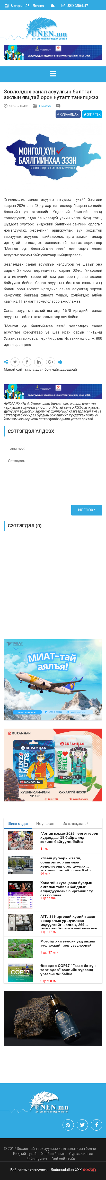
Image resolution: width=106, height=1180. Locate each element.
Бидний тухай (25, 1154)
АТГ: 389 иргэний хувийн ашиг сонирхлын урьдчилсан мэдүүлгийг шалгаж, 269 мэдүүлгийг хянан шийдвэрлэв (68, 920)
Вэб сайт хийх (64, 1159)
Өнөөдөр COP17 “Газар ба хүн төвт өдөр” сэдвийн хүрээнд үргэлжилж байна (67, 970)
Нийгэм (45, 105)
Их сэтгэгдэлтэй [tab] (76, 823)
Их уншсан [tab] (45, 823)
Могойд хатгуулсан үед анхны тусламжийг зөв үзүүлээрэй (67, 943)
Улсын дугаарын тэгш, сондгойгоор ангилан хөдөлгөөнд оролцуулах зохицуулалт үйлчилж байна (66, 862)
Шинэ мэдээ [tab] (18, 823)
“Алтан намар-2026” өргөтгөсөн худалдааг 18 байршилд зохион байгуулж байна (69, 837)
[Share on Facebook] (26, 361)
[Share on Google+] (50, 361)
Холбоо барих (53, 1154)
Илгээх (86, 510)
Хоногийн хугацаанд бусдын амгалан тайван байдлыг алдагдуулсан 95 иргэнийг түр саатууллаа (67, 887)
